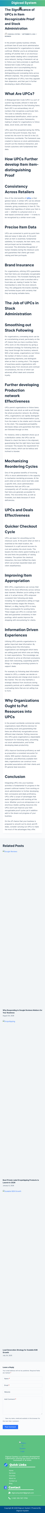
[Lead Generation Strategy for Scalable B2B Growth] (22, 1268)
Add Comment (10, 1399)
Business (8, 36)
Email (6, 1385)
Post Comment (10, 1427)
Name (7, 1379)
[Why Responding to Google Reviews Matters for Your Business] (22, 928)
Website (7, 1392)
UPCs (29, 198)
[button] (20, 8)
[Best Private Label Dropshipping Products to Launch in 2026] (22, 1098)
